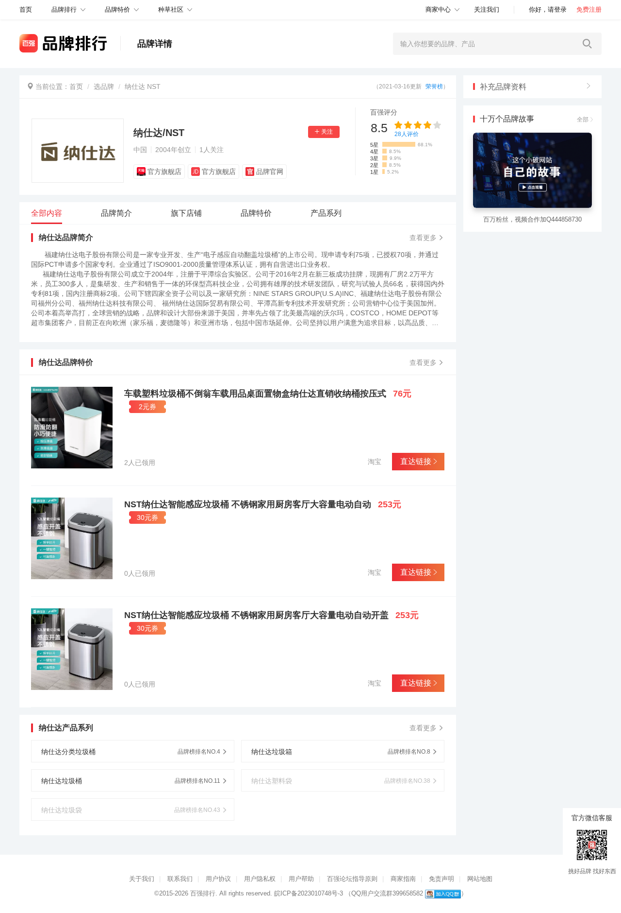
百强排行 (202, 893)
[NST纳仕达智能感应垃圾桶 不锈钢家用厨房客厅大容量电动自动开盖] (72, 649)
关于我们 (141, 878)
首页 (76, 86)
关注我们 (486, 9)
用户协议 (218, 878)
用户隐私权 (260, 878)
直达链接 (415, 461)
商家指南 (403, 878)
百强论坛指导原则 (352, 878)
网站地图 (479, 878)
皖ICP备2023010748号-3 (308, 893)
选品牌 (104, 86)
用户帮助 (301, 878)
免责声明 (441, 878)
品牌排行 (64, 9)
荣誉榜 (434, 86)
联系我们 (180, 878)
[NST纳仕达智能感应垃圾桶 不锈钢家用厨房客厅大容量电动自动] (72, 538)
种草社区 (170, 9)
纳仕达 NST (143, 86)
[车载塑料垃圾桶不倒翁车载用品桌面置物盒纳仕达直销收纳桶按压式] (72, 427)
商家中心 (438, 9)
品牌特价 (117, 9)
